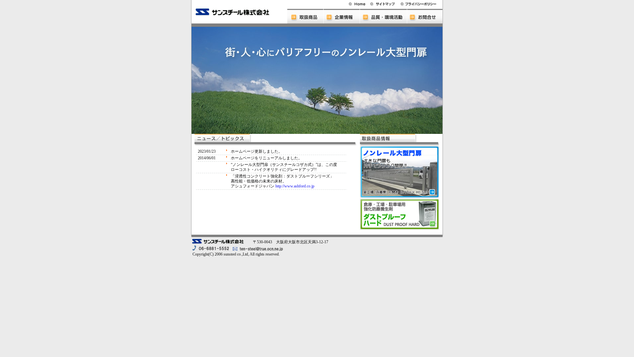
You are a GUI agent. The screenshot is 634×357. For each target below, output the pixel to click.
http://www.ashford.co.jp (294, 186)
